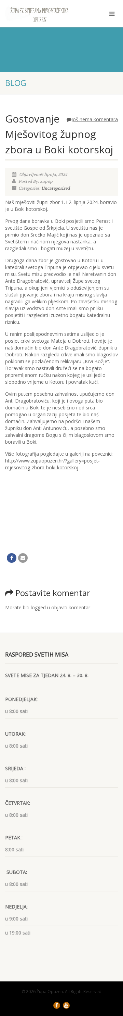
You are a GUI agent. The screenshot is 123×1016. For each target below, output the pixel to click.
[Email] (23, 558)
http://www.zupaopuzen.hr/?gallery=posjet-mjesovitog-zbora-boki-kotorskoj (52, 464)
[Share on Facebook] (11, 558)
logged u (41, 607)
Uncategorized (55, 188)
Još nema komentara (94, 119)
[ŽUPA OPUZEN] (41, 14)
